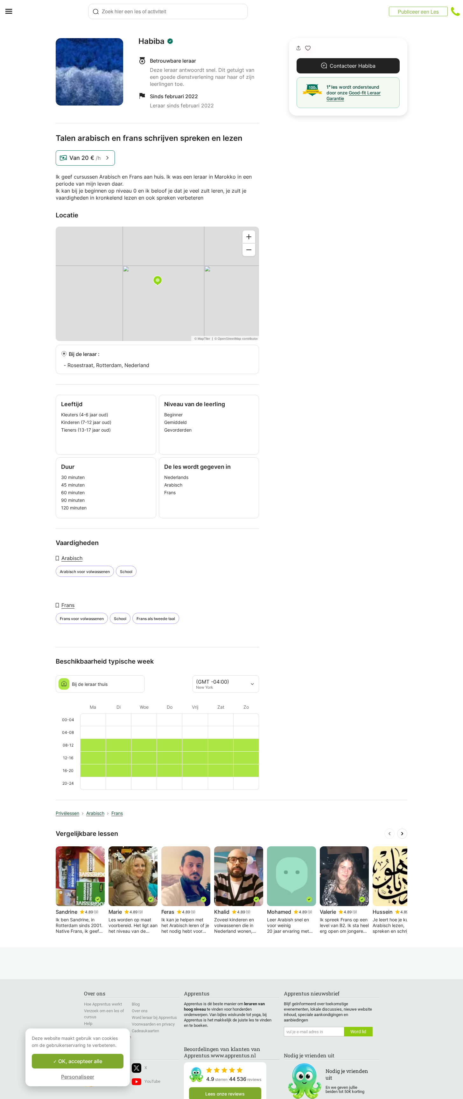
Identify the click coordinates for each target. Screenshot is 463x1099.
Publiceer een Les (418, 11)
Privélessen (67, 813)
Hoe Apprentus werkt (103, 1004)
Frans (67, 605)
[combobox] (168, 11)
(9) (96, 912)
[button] (308, 48)
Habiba (151, 41)
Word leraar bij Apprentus (154, 1017)
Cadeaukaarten (145, 1030)
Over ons (140, 1010)
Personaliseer (77, 1077)
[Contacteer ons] (455, 11)
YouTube (152, 1081)
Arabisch (71, 558)
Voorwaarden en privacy (153, 1024)
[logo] (52, 11)
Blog (136, 1004)
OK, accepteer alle (79, 1061)
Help (88, 1023)
